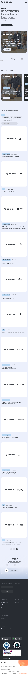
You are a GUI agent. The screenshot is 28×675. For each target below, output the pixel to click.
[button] (26, 2)
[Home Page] (6, 2)
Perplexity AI (7, 591)
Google (6, 20)
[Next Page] (17, 549)
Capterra (13, 20)
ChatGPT (7, 587)
